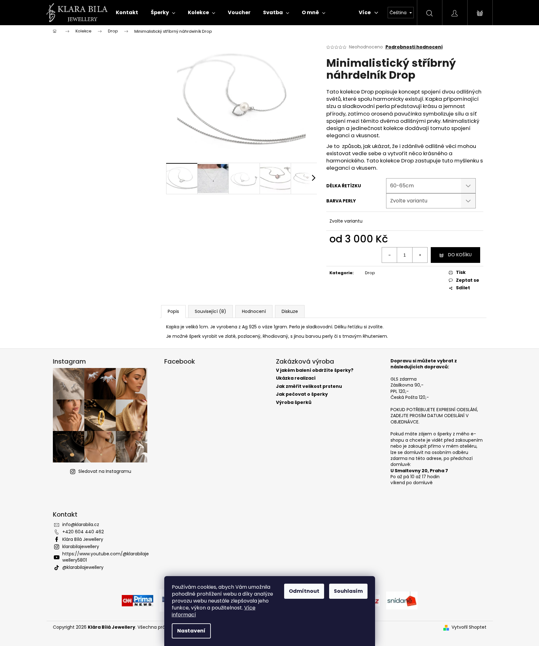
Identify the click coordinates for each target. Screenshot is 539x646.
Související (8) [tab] (210, 311)
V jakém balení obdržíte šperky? (314, 370)
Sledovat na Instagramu (104, 471)
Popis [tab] (173, 311)
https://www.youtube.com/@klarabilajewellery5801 (105, 557)
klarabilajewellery (80, 546)
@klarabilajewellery (83, 567)
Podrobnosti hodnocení (414, 47)
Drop (370, 273)
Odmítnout (304, 591)
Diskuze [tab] (290, 311)
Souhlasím (348, 591)
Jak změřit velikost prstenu (309, 386)
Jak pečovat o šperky (302, 394)
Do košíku (460, 255)
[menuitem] (126, 12)
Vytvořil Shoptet (469, 627)
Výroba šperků (294, 402)
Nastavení (191, 630)
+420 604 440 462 (83, 532)
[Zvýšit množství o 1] (419, 255)
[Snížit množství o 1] (389, 255)
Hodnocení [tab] (254, 311)
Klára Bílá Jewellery (82, 539)
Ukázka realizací (296, 378)
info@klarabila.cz (80, 524)
